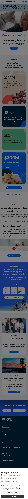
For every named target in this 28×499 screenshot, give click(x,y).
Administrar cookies (12, 492)
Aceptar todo (12, 496)
